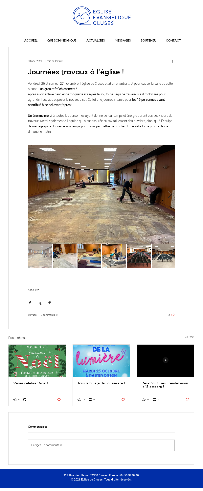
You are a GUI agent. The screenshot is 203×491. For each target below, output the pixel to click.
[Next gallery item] (170, 194)
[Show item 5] (139, 256)
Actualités (33, 290)
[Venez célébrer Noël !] (37, 361)
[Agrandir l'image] (101, 194)
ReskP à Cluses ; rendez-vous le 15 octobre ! (165, 385)
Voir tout (189, 337)
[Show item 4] (114, 256)
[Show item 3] (89, 256)
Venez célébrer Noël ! (30, 383)
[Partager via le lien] (49, 303)
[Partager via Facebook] (30, 303)
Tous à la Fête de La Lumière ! (101, 383)
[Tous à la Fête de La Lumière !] (101, 361)
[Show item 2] (65, 256)
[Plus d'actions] (172, 61)
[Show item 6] (164, 256)
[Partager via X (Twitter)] (39, 303)
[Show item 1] (40, 256)
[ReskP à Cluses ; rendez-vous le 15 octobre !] (165, 361)
